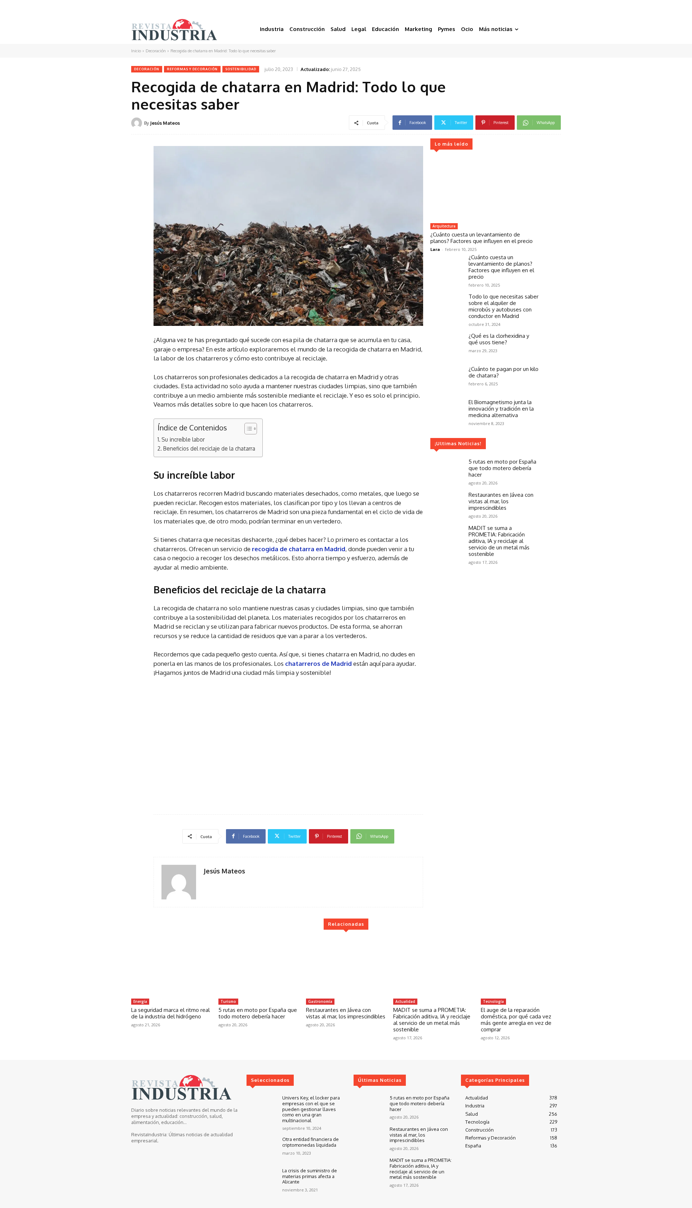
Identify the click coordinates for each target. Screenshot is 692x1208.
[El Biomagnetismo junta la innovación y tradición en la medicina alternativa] (446, 412)
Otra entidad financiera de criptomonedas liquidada (310, 1142)
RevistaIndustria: (149, 1134)
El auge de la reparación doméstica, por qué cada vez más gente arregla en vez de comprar (516, 1019)
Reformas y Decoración (192, 69)
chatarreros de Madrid (319, 663)
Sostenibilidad (240, 69)
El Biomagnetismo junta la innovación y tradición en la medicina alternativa (501, 409)
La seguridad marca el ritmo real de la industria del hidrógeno (170, 1013)
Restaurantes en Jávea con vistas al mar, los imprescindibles (501, 501)
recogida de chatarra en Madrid (298, 549)
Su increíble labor (183, 439)
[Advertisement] (288, 743)
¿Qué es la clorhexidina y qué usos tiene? (499, 339)
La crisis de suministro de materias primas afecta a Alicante (309, 1176)
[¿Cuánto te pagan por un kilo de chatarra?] (446, 379)
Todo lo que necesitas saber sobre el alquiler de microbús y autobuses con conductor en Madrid (503, 306)
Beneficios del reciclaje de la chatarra (209, 448)
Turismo (228, 1001)
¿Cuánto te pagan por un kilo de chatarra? (503, 372)
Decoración (156, 50)
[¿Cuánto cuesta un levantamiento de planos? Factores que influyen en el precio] (484, 189)
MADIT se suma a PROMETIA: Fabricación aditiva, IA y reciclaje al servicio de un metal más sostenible (499, 541)
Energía (140, 1001)
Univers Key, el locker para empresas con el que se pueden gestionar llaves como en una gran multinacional (311, 1109)
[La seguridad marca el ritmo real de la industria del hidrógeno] (171, 967)
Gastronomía (320, 1001)
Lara (435, 249)
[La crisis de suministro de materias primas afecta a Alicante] (261, 1180)
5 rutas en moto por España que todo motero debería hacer (502, 468)
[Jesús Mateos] (137, 123)
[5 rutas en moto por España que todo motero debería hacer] (446, 471)
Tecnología (493, 1001)
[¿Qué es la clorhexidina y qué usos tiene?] (446, 346)
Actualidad (405, 1001)
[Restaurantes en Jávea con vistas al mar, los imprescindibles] (446, 505)
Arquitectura (444, 226)
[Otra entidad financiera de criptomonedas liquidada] (261, 1149)
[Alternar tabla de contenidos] (247, 428)
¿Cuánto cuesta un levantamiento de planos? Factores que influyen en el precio (481, 237)
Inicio (136, 50)
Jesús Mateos (165, 123)
